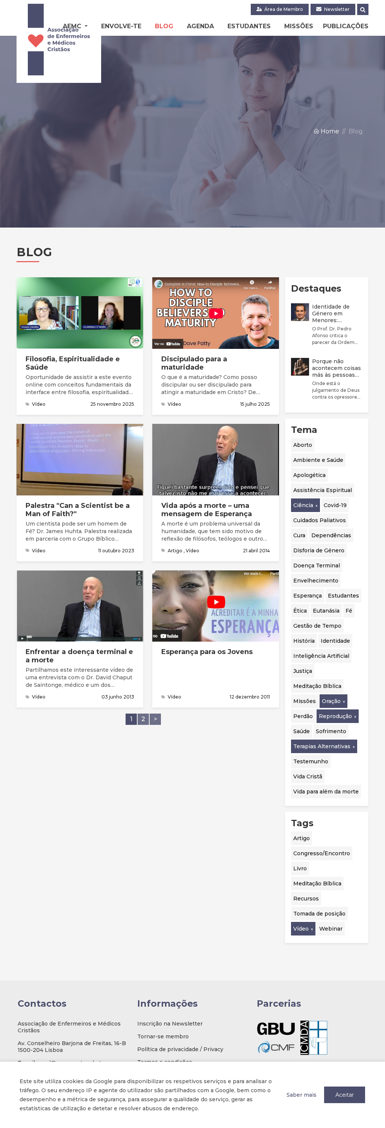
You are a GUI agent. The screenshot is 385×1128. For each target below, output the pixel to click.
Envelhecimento (315, 580)
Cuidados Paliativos (319, 520)
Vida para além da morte (326, 791)
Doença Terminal (316, 565)
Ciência (303, 505)
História (304, 640)
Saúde (301, 731)
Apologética (309, 475)
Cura (299, 535)
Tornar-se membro (163, 1036)
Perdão (303, 716)
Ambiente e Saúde (318, 460)
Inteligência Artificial (321, 656)
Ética (300, 610)
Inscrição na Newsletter (170, 1023)
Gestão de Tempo (317, 625)
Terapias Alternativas (321, 746)
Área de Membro (283, 9)
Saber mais (301, 1094)
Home (329, 131)
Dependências (331, 535)
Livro (300, 868)
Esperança (307, 595)
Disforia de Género (318, 550)
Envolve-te (121, 26)
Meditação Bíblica (317, 686)
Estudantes (249, 26)
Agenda (200, 26)
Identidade (335, 640)
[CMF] (276, 1046)
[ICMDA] (314, 1038)
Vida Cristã (307, 776)
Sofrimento (331, 731)
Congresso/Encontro (321, 853)
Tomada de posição (319, 913)
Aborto (302, 445)
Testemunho (310, 761)
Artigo (301, 838)
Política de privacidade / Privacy (180, 1049)
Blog (164, 26)
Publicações (345, 26)
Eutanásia (326, 610)
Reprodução (335, 716)
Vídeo (301, 928)
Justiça (302, 671)
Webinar (331, 928)
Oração (331, 701)
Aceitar (344, 1094)
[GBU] (276, 1029)
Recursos (306, 898)
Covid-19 (335, 505)
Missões (298, 26)
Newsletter (336, 9)
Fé (349, 610)
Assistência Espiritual (322, 490)
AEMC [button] (73, 26)
